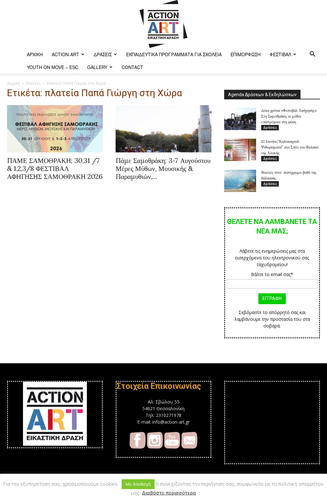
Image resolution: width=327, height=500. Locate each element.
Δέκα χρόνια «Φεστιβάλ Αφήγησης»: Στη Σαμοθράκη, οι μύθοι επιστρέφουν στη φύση (289, 116)
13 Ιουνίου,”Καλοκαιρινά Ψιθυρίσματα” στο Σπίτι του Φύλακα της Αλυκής (289, 147)
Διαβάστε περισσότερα (169, 493)
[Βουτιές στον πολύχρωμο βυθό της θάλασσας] (240, 181)
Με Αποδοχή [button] (138, 484)
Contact (132, 67)
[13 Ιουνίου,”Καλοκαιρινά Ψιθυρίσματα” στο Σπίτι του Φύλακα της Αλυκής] (240, 150)
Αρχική (13, 83)
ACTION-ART (65, 54)
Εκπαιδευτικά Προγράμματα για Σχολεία (174, 54)
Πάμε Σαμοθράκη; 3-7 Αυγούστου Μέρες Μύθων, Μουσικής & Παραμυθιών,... (163, 168)
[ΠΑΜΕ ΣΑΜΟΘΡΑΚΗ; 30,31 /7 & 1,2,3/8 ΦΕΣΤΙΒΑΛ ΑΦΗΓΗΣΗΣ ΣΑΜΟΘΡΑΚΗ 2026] (55, 128)
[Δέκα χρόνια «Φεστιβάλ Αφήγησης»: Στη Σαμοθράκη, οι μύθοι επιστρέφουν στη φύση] (240, 119)
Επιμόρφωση (246, 54)
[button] (312, 55)
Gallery (97, 67)
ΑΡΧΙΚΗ (35, 54)
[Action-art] (163, 24)
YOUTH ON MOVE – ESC (52, 67)
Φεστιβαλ (280, 54)
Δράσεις (103, 54)
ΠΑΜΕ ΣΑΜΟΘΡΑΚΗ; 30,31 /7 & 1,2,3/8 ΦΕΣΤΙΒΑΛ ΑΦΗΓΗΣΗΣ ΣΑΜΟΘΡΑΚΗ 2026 (55, 168)
